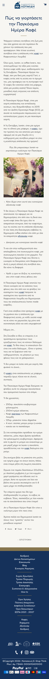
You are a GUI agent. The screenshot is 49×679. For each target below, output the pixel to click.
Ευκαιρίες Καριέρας (24, 569)
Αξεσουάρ (24, 626)
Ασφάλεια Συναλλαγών (24, 606)
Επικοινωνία (24, 562)
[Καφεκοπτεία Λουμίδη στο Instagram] (27, 653)
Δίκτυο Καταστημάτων (24, 559)
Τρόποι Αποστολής (24, 582)
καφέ (36, 54)
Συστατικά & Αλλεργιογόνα (24, 589)
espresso (16, 414)
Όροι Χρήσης (24, 599)
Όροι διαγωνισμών (24, 609)
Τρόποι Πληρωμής (24, 579)
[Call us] (17, 653)
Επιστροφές (24, 586)
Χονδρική (24, 556)
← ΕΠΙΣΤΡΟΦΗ (24, 540)
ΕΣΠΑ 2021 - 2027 (24, 612)
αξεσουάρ (22, 236)
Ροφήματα (24, 623)
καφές (35, 129)
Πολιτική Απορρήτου (24, 603)
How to (24, 592)
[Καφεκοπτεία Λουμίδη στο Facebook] (22, 653)
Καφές (24, 620)
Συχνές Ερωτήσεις (24, 576)
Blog (24, 566)
